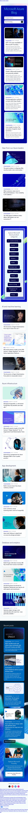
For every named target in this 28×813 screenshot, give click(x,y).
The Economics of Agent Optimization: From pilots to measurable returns (14, 375)
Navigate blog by (9, 18)
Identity (13, 275)
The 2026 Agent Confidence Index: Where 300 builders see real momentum (13, 217)
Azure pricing (6, 791)
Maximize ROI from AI (11, 793)
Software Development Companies (7, 797)
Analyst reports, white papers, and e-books (14, 800)
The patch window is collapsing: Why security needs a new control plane (13, 169)
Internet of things (13, 284)
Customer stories (7, 560)
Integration (13, 280)
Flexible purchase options (22, 791)
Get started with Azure (10, 789)
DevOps (13, 262)
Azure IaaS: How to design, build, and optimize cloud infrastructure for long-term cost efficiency (14, 726)
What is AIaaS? (16, 802)
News (5, 347)
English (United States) (4, 805)
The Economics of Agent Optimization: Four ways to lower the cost (14, 327)
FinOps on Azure (3, 793)
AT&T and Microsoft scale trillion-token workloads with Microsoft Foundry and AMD (13, 645)
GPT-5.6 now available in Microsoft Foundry (14, 43)
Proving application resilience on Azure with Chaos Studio (14, 100)
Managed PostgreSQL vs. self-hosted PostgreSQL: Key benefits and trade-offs (13, 405)
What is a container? (4, 804)
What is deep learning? (8, 802)
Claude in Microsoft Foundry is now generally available (14, 72)
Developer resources (16, 798)
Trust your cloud (11, 790)
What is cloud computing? (5, 801)
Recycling (21, 810)
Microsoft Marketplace (18, 797)
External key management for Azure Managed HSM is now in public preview (13, 456)
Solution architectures (12, 794)
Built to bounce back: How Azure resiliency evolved (12, 486)
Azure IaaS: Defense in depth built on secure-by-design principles (13, 534)
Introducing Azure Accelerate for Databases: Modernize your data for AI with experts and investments (14, 587)
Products (2, 791)
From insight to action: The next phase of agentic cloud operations (13, 128)
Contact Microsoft (17, 809)
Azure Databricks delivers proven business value (14, 670)
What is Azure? (3, 789)
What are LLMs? (22, 802)
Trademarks (11, 810)
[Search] (22, 22)
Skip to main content (4, 0)
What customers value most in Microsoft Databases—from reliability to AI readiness (14, 192)
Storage (13, 294)
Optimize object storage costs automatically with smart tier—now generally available (13, 611)
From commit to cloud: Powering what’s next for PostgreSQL (14, 509)
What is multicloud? (15, 801)
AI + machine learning (13, 240)
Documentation (6, 798)
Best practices (6, 401)
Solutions (18, 793)
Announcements (9, 40)
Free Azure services (13, 791)
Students (22, 798)
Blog (10, 798)
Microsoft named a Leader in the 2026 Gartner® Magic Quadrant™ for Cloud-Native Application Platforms (14, 351)
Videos (24, 800)
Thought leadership (9, 125)
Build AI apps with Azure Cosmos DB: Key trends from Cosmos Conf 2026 (13, 563)
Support (19, 794)
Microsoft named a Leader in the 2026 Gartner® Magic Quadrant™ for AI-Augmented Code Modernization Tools (14, 430)
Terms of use (5, 810)
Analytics (13, 245)
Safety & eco (15, 810)
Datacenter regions (4, 790)
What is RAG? (11, 804)
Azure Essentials (18, 790)
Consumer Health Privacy (5, 809)
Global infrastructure (19, 789)
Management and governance (13, 289)
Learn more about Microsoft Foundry (14, 774)
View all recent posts (10, 741)
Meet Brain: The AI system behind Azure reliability (12, 699)
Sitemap (12, 809)
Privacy (23, 809)
